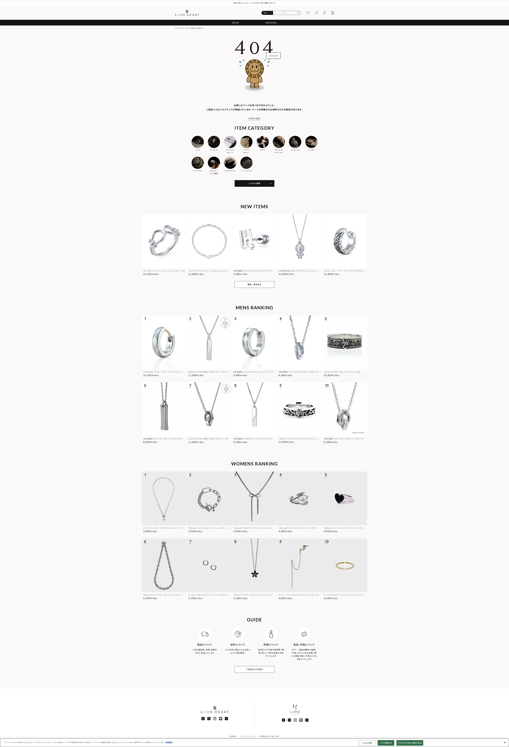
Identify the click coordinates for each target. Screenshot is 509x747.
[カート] (324, 12)
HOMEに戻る (254, 118)
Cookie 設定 (367, 743)
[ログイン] (316, 12)
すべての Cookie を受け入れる (410, 743)
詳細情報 (168, 742)
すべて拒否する (386, 743)
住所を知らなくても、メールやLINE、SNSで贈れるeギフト (254, 3)
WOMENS (271, 22)
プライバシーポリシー (248, 736)
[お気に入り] (307, 12)
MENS (235, 22)
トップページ (179, 28)
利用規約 (232, 736)
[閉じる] (505, 742)
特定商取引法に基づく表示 (269, 736)
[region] (254, 742)
